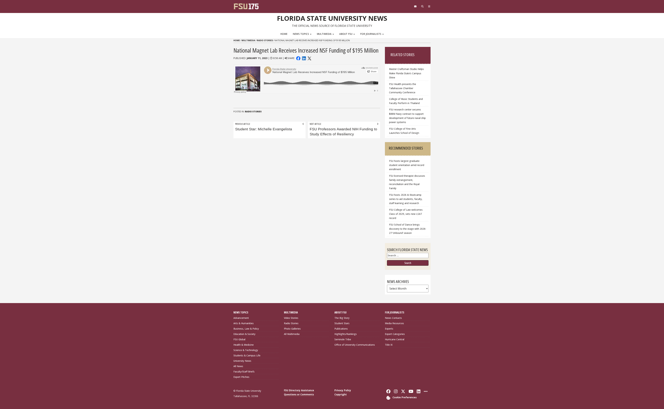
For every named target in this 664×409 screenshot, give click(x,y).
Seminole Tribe (342, 339)
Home (283, 33)
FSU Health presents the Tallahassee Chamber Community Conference (402, 88)
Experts (389, 328)
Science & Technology (245, 350)
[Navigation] (429, 6)
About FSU (346, 33)
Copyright (340, 394)
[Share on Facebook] (298, 58)
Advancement (241, 318)
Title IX (389, 344)
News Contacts (393, 318)
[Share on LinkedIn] (304, 58)
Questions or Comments (299, 394)
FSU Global (239, 339)
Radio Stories (265, 40)
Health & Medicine (243, 344)
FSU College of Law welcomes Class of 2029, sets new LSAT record (406, 214)
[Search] (422, 6)
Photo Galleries (292, 328)
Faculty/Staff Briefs (244, 371)
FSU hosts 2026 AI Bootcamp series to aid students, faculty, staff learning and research (405, 199)
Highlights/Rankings (345, 334)
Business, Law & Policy (246, 328)
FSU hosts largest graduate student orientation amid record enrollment (406, 165)
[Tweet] (309, 58)
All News (238, 366)
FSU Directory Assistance (299, 390)
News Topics (301, 33)
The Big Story (341, 318)
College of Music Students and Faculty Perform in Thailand (406, 101)
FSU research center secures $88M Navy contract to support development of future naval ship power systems (407, 116)
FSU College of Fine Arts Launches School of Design (404, 130)
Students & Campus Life (246, 355)
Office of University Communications (354, 344)
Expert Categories (395, 334)
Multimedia (324, 33)
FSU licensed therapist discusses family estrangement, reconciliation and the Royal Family (407, 182)
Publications (341, 328)
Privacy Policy (342, 390)
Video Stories (291, 318)
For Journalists (371, 33)
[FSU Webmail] (415, 6)
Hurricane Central (394, 339)
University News (242, 360)
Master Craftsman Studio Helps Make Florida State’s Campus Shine (406, 73)
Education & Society (244, 334)
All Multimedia (291, 334)
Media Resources (394, 323)
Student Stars (341, 323)
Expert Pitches (241, 377)
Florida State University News (332, 18)
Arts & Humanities (243, 323)
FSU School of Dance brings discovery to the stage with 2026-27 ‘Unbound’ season (407, 229)
